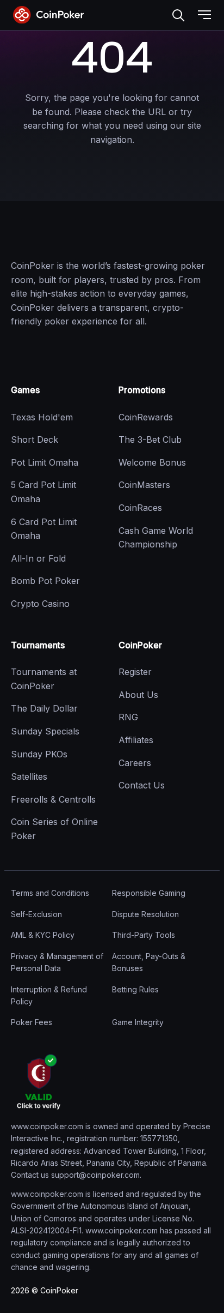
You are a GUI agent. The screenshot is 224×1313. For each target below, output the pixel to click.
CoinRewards (146, 417)
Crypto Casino (40, 603)
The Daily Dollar (44, 708)
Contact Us (142, 785)
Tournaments (38, 645)
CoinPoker (140, 645)
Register (135, 671)
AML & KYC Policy (42, 934)
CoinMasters (144, 484)
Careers (135, 762)
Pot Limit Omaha (44, 462)
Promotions (142, 389)
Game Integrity (138, 1022)
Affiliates (136, 739)
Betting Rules (135, 989)
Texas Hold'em (42, 417)
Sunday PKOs (39, 754)
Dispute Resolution (145, 914)
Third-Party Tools (143, 934)
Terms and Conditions (50, 893)
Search (178, 15)
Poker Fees (31, 1022)
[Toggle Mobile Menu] (204, 15)
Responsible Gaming (148, 893)
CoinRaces (140, 507)
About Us (138, 694)
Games (25, 389)
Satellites (29, 776)
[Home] (65, 235)
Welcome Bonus (152, 462)
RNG (128, 717)
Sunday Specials (45, 731)
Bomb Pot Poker (45, 580)
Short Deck (34, 439)
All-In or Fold (38, 558)
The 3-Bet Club (150, 439)
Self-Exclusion (36, 914)
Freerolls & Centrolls (53, 799)
